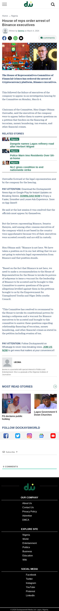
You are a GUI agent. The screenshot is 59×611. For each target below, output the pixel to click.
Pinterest (30, 591)
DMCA (25, 520)
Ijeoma (21, 31)
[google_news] (41, 435)
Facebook (31, 575)
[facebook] (5, 435)
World (25, 539)
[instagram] (29, 435)
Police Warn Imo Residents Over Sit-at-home (32, 157)
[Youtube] (53, 435)
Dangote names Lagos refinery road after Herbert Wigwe (32, 145)
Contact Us (28, 507)
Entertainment (29, 543)
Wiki (24, 560)
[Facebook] (4, 38)
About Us (27, 503)
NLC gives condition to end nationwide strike (26, 168)
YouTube (30, 587)
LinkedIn (30, 595)
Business (27, 551)
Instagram (31, 583)
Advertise (27, 515)
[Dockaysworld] (29, 4)
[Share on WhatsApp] (15, 38)
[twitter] (17, 435)
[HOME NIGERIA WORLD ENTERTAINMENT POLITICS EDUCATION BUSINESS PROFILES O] (29, 4)
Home (5, 16)
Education (27, 555)
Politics (26, 547)
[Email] (21, 38)
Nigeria (14, 16)
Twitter (29, 579)
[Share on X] (10, 38)
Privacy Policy (29, 511)
